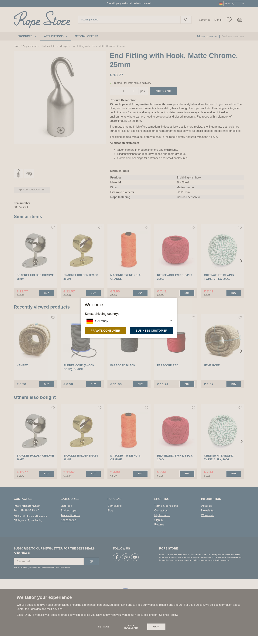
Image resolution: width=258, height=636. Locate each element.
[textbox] (129, 321)
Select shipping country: (102, 313)
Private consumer (105, 330)
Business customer (151, 330)
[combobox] (129, 321)
